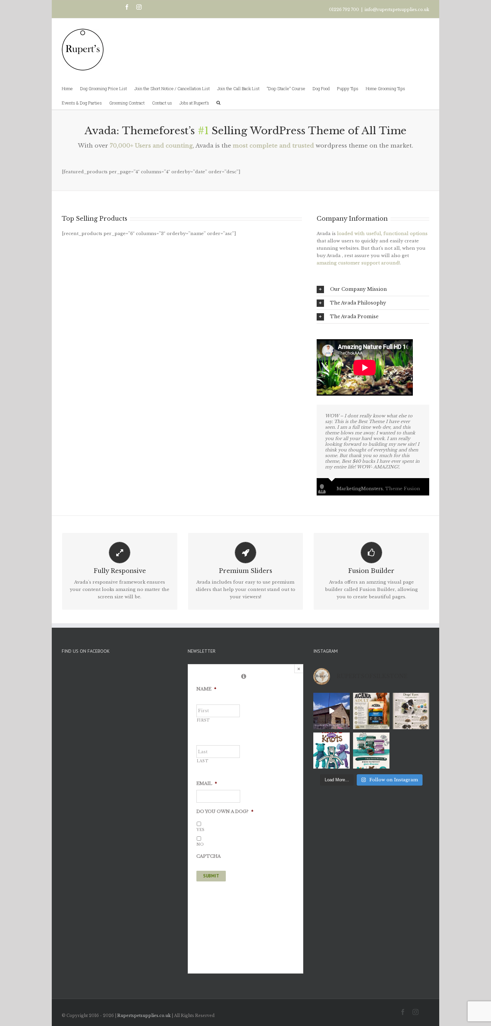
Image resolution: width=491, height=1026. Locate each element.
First (203, 720)
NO (200, 844)
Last (203, 761)
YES (200, 829)
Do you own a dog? (225, 811)
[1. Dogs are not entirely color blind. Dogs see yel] (411, 711)
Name (206, 689)
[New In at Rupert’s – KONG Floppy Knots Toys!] (331, 751)
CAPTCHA (208, 856)
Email (206, 783)
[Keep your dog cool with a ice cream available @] (331, 711)
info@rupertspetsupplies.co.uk (396, 9)
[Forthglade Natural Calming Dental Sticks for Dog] (371, 751)
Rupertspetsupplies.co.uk (144, 1015)
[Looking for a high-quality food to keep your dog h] (371, 711)
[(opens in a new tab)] (104, 692)
